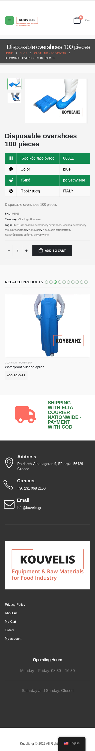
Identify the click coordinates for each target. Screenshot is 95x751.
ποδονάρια (34, 229)
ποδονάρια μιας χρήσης (18, 234)
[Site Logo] (27, 21)
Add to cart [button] (16, 375)
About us (11, 613)
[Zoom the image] (47, 543)
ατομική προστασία (16, 229)
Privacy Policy (15, 604)
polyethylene (41, 234)
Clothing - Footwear (29, 219)
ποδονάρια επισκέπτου (56, 229)
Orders (9, 630)
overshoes (55, 225)
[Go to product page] (47, 325)
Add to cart (55, 250)
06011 (16, 225)
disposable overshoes (34, 225)
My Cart (10, 621)
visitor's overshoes (74, 225)
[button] (30, 101)
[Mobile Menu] (9, 20)
